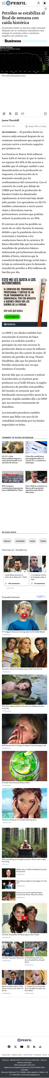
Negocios (7, 541)
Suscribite (12, 317)
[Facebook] (9, 1046)
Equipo (44, 1055)
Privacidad (37, 1055)
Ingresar (38, 3)
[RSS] (34, 1047)
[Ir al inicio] (16, 3)
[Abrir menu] (3, 3)
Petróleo (43, 541)
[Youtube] (21, 1047)
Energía (32, 541)
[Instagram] (28, 1046)
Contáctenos (28, 1055)
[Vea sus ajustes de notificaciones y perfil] (44, 3)
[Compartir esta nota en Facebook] (4, 113)
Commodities (20, 541)
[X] (15, 1046)
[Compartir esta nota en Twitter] (10, 113)
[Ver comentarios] (45, 9)
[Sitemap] (40, 1047)
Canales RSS (6, 1055)
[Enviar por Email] (22, 113)
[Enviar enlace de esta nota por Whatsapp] (16, 113)
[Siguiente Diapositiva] (45, 570)
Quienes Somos (17, 1055)
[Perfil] (24, 1041)
